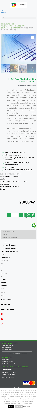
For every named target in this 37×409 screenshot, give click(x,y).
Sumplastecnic (6, 347)
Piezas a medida (7, 349)
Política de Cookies (7, 361)
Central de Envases (8, 345)
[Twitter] (18, 388)
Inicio (3, 24)
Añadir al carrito (30, 215)
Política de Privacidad (8, 363)
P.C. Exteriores (15, 28)
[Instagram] (22, 388)
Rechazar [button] (19, 406)
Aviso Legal (5, 359)
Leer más (26, 406)
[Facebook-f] (14, 388)
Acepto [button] (11, 406)
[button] (32, 37)
